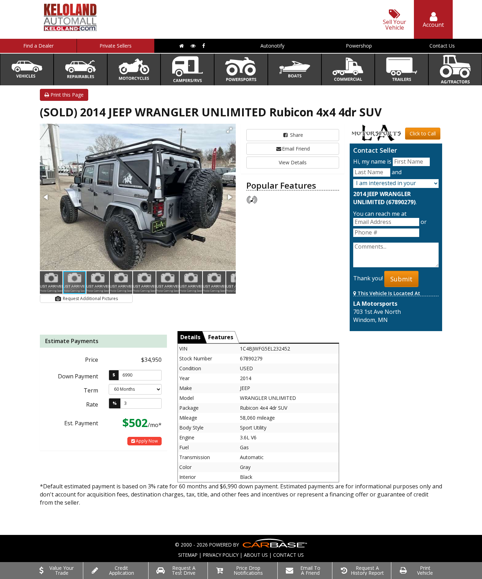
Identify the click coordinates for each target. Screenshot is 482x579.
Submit (401, 279)
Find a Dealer (38, 45)
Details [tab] (190, 337)
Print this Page (66, 94)
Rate (92, 404)
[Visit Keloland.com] (70, 28)
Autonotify (272, 45)
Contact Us (442, 45)
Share (296, 135)
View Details (293, 162)
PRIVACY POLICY (221, 554)
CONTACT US (288, 554)
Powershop (359, 45)
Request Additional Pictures (90, 298)
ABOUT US (256, 554)
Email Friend (296, 148)
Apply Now (146, 441)
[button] (229, 130)
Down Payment (78, 376)
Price (91, 360)
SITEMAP (188, 554)
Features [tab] (220, 337)
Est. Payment (81, 423)
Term (91, 390)
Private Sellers (116, 45)
